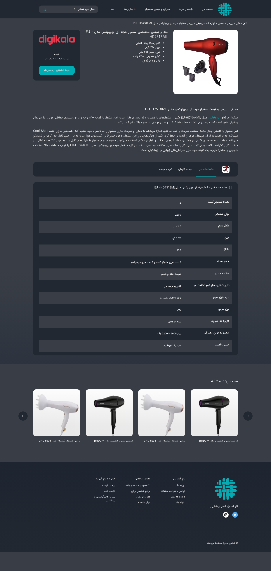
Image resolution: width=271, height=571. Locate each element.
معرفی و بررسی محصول (157, 9)
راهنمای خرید (186, 9)
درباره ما (181, 486)
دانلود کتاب (109, 491)
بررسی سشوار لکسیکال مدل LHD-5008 (59, 441)
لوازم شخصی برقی (140, 491)
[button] (112, 9)
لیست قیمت (108, 486)
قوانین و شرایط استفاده (173, 491)
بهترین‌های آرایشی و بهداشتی (104, 499)
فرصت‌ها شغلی (177, 497)
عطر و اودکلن (143, 497)
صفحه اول (207, 9)
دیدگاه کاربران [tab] (185, 169)
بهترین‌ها (128, 9)
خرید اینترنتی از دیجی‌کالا (57, 70)
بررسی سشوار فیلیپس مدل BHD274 (113, 441)
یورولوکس (214, 117)
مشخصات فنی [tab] (206, 169)
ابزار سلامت (144, 503)
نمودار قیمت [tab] (165, 169)
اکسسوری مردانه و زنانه (138, 486)
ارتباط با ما (180, 503)
